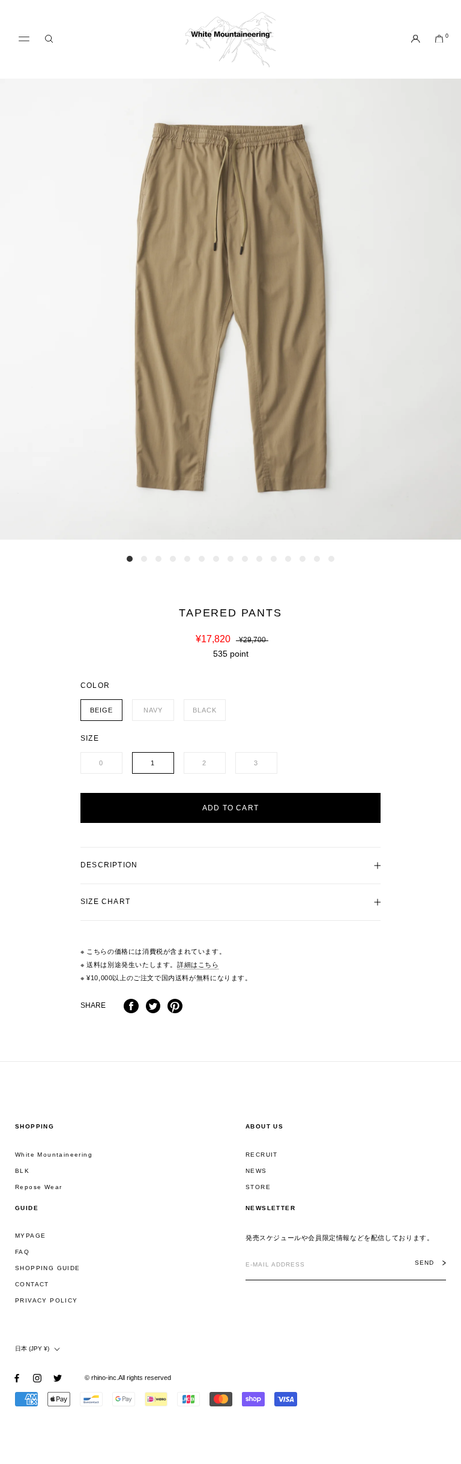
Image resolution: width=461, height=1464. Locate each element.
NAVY (153, 710)
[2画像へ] (144, 559)
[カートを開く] (439, 39)
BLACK (205, 710)
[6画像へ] (202, 559)
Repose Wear (38, 1187)
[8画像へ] (230, 559)
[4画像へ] (173, 559)
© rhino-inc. (101, 1377)
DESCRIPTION (108, 865)
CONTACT (32, 1284)
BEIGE (101, 710)
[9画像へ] (245, 559)
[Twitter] (153, 1006)
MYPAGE (30, 1235)
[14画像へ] (317, 559)
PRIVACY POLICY (46, 1300)
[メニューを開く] (24, 39)
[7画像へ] (216, 559)
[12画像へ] (288, 559)
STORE (258, 1187)
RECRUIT (262, 1154)
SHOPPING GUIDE (47, 1268)
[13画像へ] (303, 559)
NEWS (256, 1170)
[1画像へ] (130, 559)
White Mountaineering (53, 1154)
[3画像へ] (158, 559)
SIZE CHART (105, 901)
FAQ (22, 1252)
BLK (22, 1170)
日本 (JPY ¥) (32, 1348)
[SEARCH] (49, 39)
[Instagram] (37, 1378)
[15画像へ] (331, 559)
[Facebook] (131, 1006)
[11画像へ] (274, 559)
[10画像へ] (259, 559)
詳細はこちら (198, 964)
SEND (424, 1263)
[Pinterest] (174, 1006)
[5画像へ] (187, 559)
